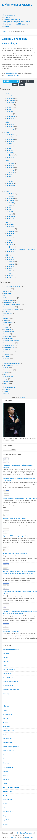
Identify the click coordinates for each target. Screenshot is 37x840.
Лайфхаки (6, 318)
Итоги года (7, 311)
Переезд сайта (8, 336)
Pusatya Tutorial (29, 837)
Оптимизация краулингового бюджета (15, 553)
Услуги (5, 391)
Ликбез (5, 320)
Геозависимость (8, 302)
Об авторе (6, 17)
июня (11, 107)
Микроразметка (8, 322)
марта (11, 114)
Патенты (6, 334)
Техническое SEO (9, 365)
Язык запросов (8, 370)
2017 (7, 222)
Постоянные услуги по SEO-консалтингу (16, 24)
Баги (5, 295)
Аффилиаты (7, 293)
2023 (7, 93)
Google (5, 379)
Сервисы (6, 354)
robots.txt (6, 383)
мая (10, 109)
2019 (7, 161)
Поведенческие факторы (11, 340)
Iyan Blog (13, 837)
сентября (12, 100)
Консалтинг (7, 316)
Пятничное (7, 349)
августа (11, 102)
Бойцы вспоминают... (10, 298)
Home (4, 31)
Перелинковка (8, 338)
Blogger (22, 397)
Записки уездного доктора (11, 304)
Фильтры (6, 367)
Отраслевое (7, 329)
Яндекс (5, 372)
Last (22, 84)
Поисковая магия (9, 345)
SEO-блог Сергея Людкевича (16, 4)
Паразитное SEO (9, 331)
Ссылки (6, 361)
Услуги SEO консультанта (11, 19)
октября (11, 98)
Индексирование (9, 307)
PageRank (6, 381)
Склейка (6, 356)
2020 (7, 132)
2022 (7, 122)
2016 (7, 255)
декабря (12, 134)
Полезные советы (9, 347)
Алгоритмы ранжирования (12, 286)
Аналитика (7, 289)
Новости (6, 325)
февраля (12, 116)
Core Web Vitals (8, 376)
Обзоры (6, 327)
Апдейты (6, 291)
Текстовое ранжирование (11, 363)
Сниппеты (6, 358)
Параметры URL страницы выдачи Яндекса (17, 536)
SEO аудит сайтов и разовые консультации (17, 22)
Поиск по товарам (9, 343)
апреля (11, 111)
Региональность (8, 352)
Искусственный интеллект (11, 309)
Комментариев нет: (13, 75)
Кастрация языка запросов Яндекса (14, 518)
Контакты (6, 26)
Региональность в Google (11, 631)
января (11, 118)
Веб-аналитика (8, 300)
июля (11, 105)
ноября (11, 96)
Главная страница (9, 15)
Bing (5, 374)
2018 (7, 191)
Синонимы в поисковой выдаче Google (22, 249)
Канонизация (7, 313)
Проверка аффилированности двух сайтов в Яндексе (20, 498)
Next (15, 84)
